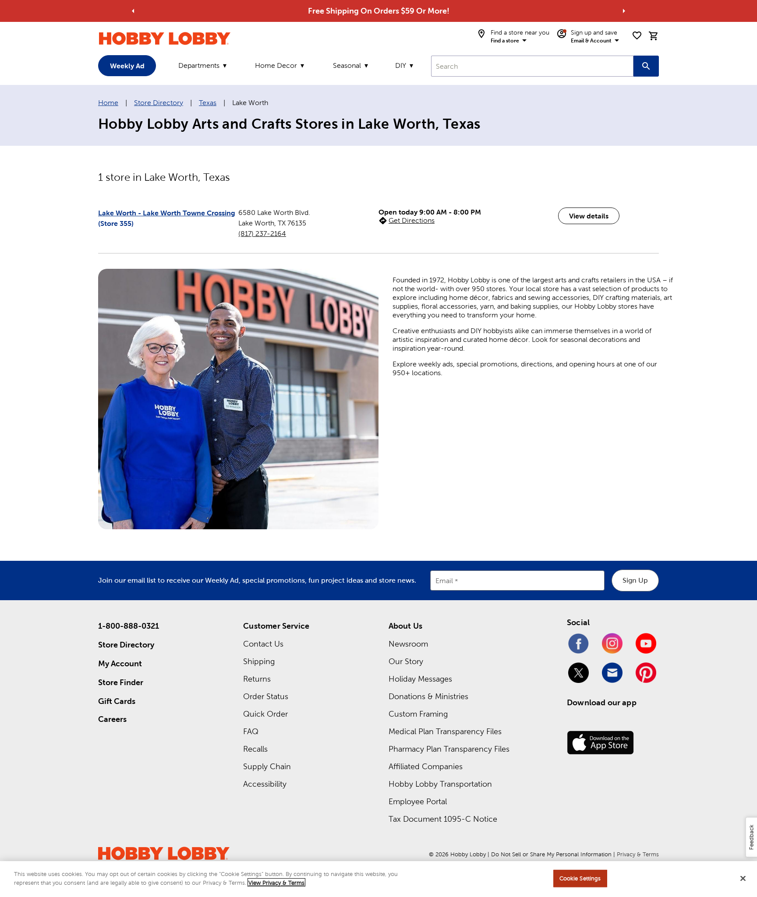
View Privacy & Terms (276, 882)
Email (444, 580)
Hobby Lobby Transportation (440, 783)
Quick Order (265, 713)
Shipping (259, 661)
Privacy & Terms (638, 854)
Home (108, 102)
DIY (400, 65)
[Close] (743, 878)
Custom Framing (418, 713)
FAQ (250, 731)
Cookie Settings (580, 878)
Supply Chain (267, 766)
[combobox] (532, 66)
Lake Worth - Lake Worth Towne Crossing (166, 213)
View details (588, 216)
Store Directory (158, 102)
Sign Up (635, 580)
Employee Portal (418, 801)
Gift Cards (116, 701)
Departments (198, 65)
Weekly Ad (127, 66)
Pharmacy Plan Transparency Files (449, 748)
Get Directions (412, 220)
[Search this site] (646, 66)
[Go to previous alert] (133, 11)
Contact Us (263, 643)
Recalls (255, 748)
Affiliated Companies (426, 766)
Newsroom (408, 643)
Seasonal (347, 65)
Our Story (406, 661)
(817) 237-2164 (262, 233)
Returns (257, 678)
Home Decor (276, 65)
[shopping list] (637, 35)
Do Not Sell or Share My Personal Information (551, 854)
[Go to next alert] (624, 11)
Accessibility (265, 783)
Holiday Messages (420, 678)
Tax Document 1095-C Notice (443, 818)
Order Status (265, 696)
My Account (120, 663)
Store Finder (120, 682)
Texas (207, 102)
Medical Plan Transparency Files (445, 731)
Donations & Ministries (428, 696)
